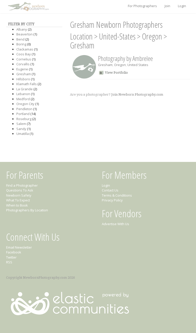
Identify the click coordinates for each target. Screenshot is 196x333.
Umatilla (22, 133)
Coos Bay (23, 54)
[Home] (27, 7)
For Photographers (142, 6)
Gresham (23, 74)
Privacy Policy (112, 200)
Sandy (21, 128)
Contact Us (110, 190)
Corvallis (23, 64)
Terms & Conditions (117, 195)
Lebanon (23, 94)
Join (167, 6)
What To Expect (18, 200)
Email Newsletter (19, 247)
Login (182, 6)
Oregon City (25, 103)
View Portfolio (116, 72)
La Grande (24, 89)
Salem (21, 123)
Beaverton (24, 34)
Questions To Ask (19, 190)
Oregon (152, 36)
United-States (117, 36)
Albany (21, 29)
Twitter (11, 257)
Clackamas (24, 49)
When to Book (17, 205)
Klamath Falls (26, 84)
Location (81, 36)
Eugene (22, 69)
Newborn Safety (18, 195)
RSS (9, 262)
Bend (20, 39)
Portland (23, 113)
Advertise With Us (115, 224)
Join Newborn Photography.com (137, 94)
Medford (23, 99)
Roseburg (23, 119)
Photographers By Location (27, 210)
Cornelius (23, 59)
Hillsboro (23, 79)
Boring (21, 44)
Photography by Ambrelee (125, 58)
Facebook (13, 252)
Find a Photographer (22, 185)
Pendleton (24, 109)
